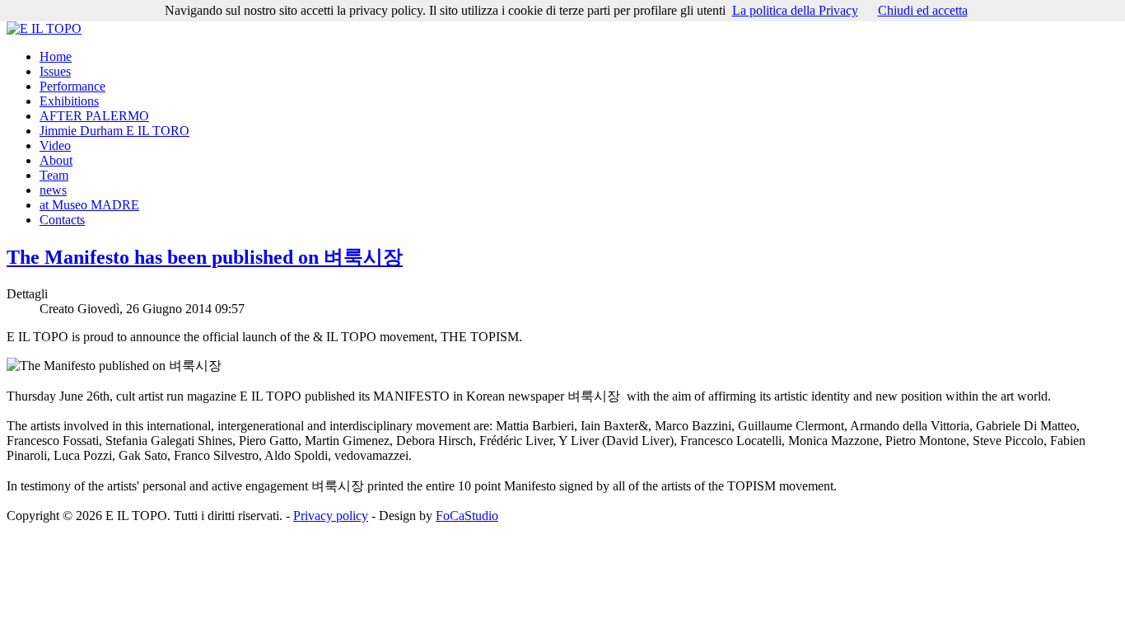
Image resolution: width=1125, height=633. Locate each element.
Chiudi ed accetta (923, 10)
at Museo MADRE (89, 205)
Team (54, 175)
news (53, 190)
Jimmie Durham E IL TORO (114, 131)
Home (56, 56)
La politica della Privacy (795, 10)
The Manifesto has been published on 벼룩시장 (205, 257)
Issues (55, 71)
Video (55, 145)
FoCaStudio (467, 516)
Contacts (62, 220)
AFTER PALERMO (94, 116)
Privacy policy (330, 516)
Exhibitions (69, 101)
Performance (72, 86)
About (56, 160)
